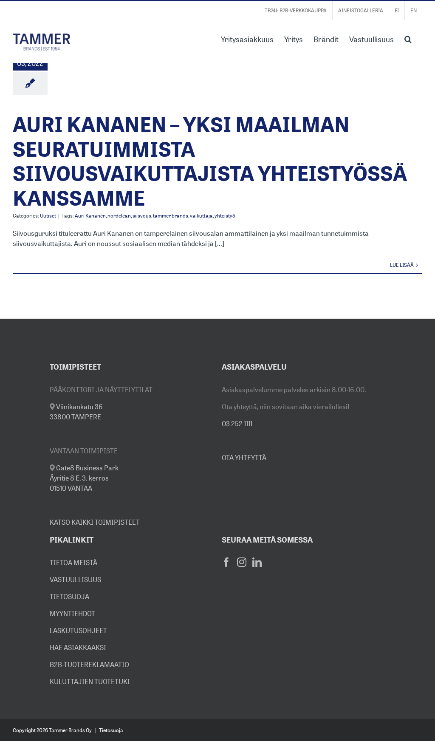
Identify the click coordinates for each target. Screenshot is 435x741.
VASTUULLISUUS (75, 579)
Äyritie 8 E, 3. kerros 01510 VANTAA (84, 478)
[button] (408, 38)
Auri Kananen (90, 215)
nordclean (119, 215)
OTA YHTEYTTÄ (244, 457)
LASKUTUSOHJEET (78, 630)
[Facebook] (226, 562)
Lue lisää (402, 265)
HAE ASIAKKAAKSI (78, 647)
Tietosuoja (111, 730)
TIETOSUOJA (69, 596)
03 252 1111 (237, 423)
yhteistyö (225, 215)
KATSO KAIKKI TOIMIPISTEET (95, 522)
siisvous (142, 215)
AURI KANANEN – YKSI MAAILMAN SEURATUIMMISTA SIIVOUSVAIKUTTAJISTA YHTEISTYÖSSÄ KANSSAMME (210, 161)
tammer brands (170, 215)
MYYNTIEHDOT (72, 613)
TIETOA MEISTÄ (73, 562)
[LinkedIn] (257, 562)
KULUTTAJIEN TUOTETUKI (90, 681)
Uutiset (48, 215)
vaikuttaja (201, 215)
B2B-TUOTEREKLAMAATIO (89, 664)
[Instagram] (241, 562)
